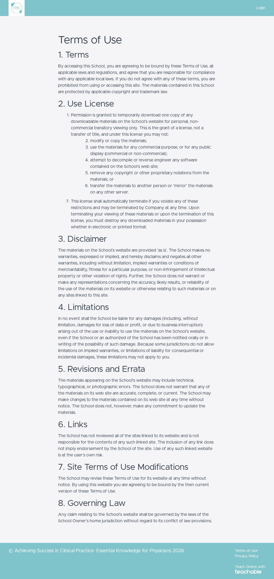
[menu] (258, 8)
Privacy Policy (246, 556)
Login (260, 8)
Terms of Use (246, 551)
